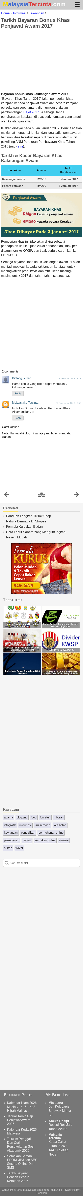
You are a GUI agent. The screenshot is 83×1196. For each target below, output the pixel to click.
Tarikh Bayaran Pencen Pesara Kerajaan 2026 (18, 1177)
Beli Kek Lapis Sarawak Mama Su (60, 1111)
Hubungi (55, 1189)
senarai (63, 840)
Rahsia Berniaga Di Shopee (26, 521)
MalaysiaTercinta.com (36, 1189)
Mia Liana (56, 1103)
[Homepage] (41, 495)
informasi (25, 825)
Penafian (41, 1192)
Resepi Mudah (16, 537)
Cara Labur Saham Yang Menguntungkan (35, 532)
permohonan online (50, 832)
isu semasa (42, 825)
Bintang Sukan (21, 378)
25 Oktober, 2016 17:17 (69, 378)
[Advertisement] (41, 60)
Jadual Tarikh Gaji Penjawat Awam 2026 (20, 1120)
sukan (8, 848)
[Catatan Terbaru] (6, 495)
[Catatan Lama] (76, 495)
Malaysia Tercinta (55, 1136)
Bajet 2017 (31, 112)
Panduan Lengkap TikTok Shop (28, 516)
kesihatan (60, 825)
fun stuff (45, 817)
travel (19, 848)
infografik (10, 825)
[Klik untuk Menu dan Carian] (77, 4)
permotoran (11, 840)
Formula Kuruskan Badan (24, 526)
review (27, 840)
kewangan (11, 832)
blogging (22, 817)
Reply (18, 393)
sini (20, 146)
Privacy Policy (71, 1189)
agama (8, 817)
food (33, 817)
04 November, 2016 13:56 (68, 403)
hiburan (58, 817)
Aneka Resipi (59, 1121)
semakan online (45, 840)
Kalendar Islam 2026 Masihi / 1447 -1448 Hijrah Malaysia (22, 1106)
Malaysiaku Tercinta (25, 402)
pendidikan (28, 832)
